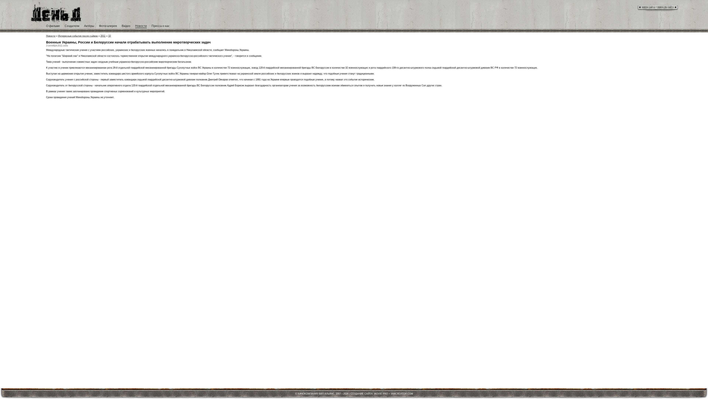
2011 (102, 36)
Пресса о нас (161, 26)
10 (109, 36)
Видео (126, 26)
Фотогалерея (108, 26)
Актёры (89, 26)
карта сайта (648, 7)
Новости (141, 26)
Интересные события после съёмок (78, 36)
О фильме (53, 26)
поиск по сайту (665, 7)
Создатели (72, 26)
